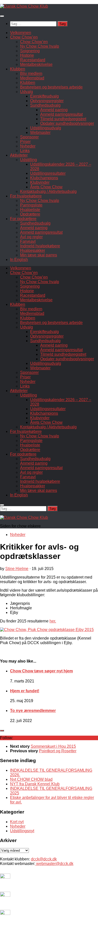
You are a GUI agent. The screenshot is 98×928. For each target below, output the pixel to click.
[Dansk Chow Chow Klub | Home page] (24, 6)
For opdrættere (23, 219)
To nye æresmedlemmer (33, 710)
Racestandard (32, 60)
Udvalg (26, 91)
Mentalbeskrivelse (36, 64)
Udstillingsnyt (22, 831)
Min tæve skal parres (38, 255)
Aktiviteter (19, 155)
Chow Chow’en (24, 37)
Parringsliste (31, 205)
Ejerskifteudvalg (44, 96)
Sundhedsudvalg (45, 105)
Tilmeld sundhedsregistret (63, 119)
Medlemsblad (32, 78)
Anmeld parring (54, 110)
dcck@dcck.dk (44, 859)
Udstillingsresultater (48, 173)
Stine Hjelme (16, 568)
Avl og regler (31, 237)
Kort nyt (17, 822)
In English (19, 259)
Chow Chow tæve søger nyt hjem (41, 671)
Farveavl (28, 241)
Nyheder (27, 146)
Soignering (30, 51)
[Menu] (2, 16)
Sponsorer (29, 137)
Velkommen (20, 33)
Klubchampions (44, 178)
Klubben (17, 69)
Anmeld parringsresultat (61, 114)
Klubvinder (40, 182)
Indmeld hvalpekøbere (40, 246)
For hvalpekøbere (26, 196)
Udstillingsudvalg (45, 128)
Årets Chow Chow (46, 187)
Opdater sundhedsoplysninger (67, 123)
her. (53, 621)
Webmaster (40, 132)
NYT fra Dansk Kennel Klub (35, 784)
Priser (25, 141)
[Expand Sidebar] (2, 730)
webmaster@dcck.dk (54, 863)
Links (25, 150)
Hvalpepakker (32, 250)
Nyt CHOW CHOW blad (31, 779)
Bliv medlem (31, 73)
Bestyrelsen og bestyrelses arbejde (51, 87)
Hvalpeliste (30, 209)
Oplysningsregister (47, 101)
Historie (27, 55)
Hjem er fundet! (24, 691)
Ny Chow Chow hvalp (39, 46)
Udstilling (28, 160)
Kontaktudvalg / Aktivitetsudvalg (48, 191)
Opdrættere (30, 214)
